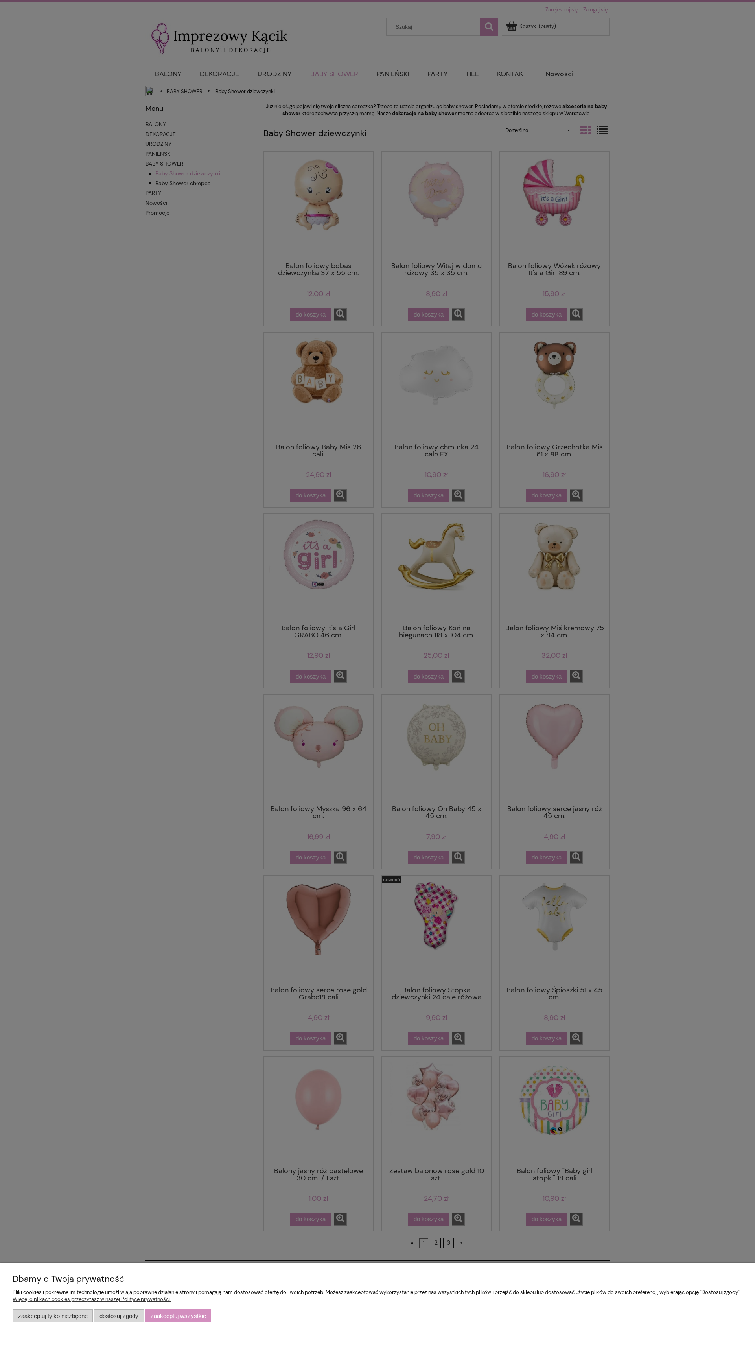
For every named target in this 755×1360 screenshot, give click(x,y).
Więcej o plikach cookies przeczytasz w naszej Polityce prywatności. (92, 1299)
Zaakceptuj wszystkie (178, 1315)
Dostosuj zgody (118, 1315)
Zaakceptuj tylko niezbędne (53, 1315)
